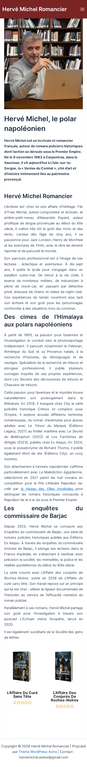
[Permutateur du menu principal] (82, 9)
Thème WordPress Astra (38, 752)
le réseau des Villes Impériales (48, 489)
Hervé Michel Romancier (34, 9)
